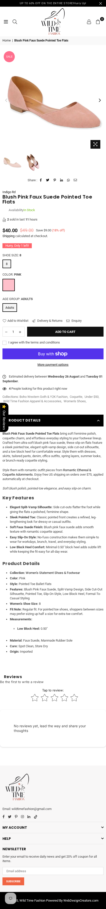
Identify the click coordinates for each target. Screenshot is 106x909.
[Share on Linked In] (62, 180)
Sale (9, 56)
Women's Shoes (75, 401)
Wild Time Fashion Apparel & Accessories (32, 401)
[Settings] (89, 21)
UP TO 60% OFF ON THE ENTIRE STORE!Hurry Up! (53, 3)
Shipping (8, 236)
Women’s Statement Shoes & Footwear (53, 573)
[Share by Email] (75, 180)
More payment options (53, 364)
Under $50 (92, 397)
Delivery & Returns (49, 321)
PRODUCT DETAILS (23, 420)
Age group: (17, 299)
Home (6, 40)
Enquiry (76, 321)
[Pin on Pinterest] (55, 180)
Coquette (76, 397)
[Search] (14, 21)
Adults (9, 307)
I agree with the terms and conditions (34, 342)
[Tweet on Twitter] (48, 180)
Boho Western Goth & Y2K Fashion (43, 397)
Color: (11, 274)
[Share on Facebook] (41, 180)
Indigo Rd (9, 192)
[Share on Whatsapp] (69, 180)
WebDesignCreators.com (80, 900)
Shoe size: (11, 255)
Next (100, 100)
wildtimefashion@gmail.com (32, 809)
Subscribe (13, 881)
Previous (6, 100)
